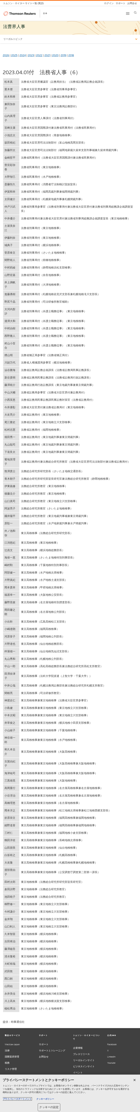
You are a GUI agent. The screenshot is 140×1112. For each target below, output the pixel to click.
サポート (43, 1044)
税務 (7, 1062)
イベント (78, 1072)
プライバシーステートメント (17, 1099)
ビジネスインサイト (84, 1066)
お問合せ (43, 1056)
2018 (71, 55)
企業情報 (78, 1048)
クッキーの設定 (49, 1107)
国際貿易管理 (12, 1056)
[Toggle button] (127, 13)
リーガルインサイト (84, 1060)
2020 (55, 55)
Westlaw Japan (12, 1044)
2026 (6, 55)
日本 (45, 13)
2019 (63, 55)
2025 (14, 55)
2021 (47, 55)
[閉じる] (134, 1080)
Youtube (111, 1062)
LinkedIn (111, 1056)
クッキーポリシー (45, 1099)
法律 (7, 1050)
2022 (39, 55)
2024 (22, 55)
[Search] (135, 12)
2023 (31, 55)
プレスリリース (81, 1054)
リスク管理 (11, 1069)
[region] (70, 1093)
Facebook (112, 1044)
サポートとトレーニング (52, 1050)
